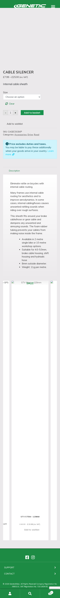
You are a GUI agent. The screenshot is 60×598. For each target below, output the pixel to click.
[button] (13, 124)
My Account (10, 593)
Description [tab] (14, 170)
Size (5, 92)
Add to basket (32, 112)
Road (36, 134)
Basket (46, 591)
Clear (11, 103)
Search (30, 593)
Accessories (20, 134)
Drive (30, 134)
